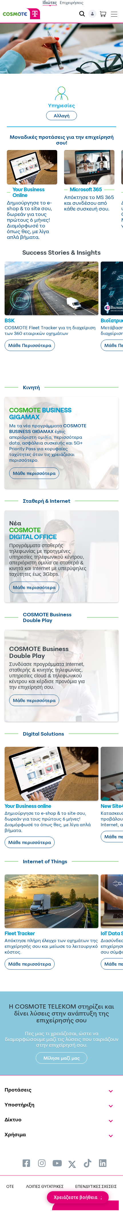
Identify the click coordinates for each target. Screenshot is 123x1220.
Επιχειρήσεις (72, 2)
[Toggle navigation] (114, 13)
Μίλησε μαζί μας (61, 1058)
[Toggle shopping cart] (103, 13)
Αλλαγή (62, 115)
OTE (10, 1186)
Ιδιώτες (50, 2)
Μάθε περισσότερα (34, 473)
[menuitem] (26, 1163)
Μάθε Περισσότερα (29, 345)
